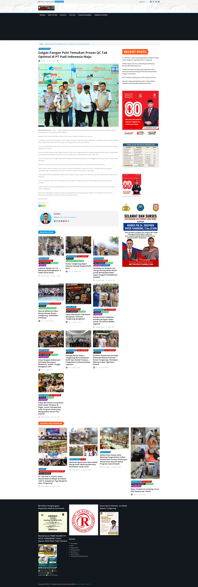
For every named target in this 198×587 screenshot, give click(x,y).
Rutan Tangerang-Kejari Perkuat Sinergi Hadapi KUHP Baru (78, 266)
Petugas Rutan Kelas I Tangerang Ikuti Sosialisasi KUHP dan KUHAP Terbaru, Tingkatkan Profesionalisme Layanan (78, 359)
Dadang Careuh (45, 276)
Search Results (75, 554)
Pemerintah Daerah (101, 15)
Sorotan (72, 15)
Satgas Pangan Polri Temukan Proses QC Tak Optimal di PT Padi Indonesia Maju (67, 44)
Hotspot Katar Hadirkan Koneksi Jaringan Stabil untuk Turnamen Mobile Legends (103, 320)
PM (69, 271)
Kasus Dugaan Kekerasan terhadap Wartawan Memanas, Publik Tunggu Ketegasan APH (49, 363)
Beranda (42, 15)
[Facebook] (39, 206)
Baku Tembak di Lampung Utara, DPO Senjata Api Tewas (139, 77)
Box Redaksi (74, 543)
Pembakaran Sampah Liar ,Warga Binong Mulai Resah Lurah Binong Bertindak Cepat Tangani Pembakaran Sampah (105, 272)
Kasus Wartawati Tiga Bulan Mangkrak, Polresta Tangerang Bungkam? (78, 316)
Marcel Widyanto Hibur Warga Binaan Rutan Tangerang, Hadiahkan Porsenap (48, 314)
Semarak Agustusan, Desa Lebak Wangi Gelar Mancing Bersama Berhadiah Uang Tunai (83, 464)
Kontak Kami (74, 548)
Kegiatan (63, 15)
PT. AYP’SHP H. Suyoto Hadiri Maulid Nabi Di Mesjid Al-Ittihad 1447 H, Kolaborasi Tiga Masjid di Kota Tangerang (52, 479)
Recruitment (74, 552)
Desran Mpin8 (45, 486)
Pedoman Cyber (75, 550)
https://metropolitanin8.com (68, 217)
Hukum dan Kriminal (85, 15)
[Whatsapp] (42, 206)
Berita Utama (52, 15)
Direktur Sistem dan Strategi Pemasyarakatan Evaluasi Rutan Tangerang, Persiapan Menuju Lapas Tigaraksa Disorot (105, 359)
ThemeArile (87, 584)
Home (41, 44)
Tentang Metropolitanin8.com (79, 556)
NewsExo (79, 584)
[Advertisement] (99, 29)
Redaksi (43, 61)
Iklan (72, 545)
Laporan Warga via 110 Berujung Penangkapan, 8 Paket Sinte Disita (49, 270)
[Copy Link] (44, 206)
